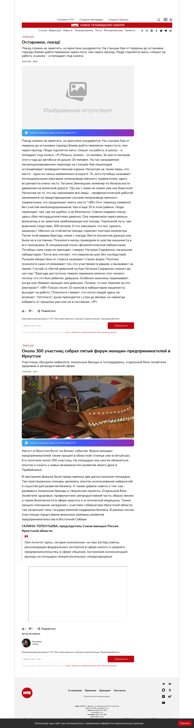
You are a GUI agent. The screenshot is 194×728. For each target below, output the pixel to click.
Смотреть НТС (65, 19)
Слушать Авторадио (91, 19)
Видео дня (55, 30)
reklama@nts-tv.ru (97, 717)
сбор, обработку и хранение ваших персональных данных (91, 332)
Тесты (98, 30)
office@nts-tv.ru (103, 708)
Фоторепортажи (113, 30)
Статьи (43, 30)
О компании (75, 690)
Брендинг (105, 690)
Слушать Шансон (118, 19)
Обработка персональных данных (97, 696)
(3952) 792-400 (101, 715)
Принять (185, 723)
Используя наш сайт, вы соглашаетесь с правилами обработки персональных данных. (89, 723)
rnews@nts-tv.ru (97, 712)
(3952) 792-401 (91, 708)
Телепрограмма (83, 30)
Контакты (120, 690)
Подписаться (120, 325)
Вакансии (90, 690)
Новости (67, 30)
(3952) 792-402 (101, 710)
